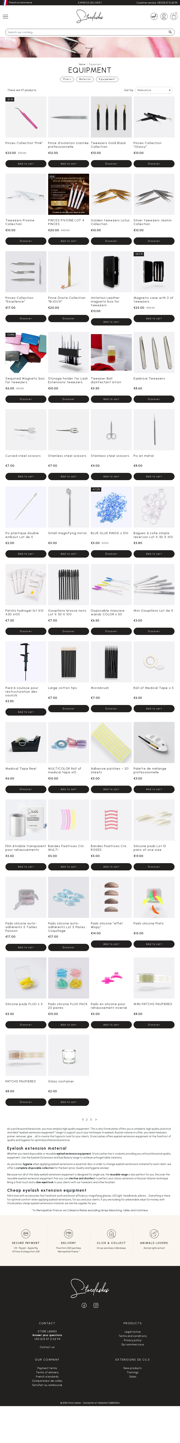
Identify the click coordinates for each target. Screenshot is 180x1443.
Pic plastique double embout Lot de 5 (22, 535)
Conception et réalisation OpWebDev (101, 1403)
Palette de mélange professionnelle (150, 770)
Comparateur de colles (47, 1380)
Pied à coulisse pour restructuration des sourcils (21, 691)
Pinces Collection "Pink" (24, 143)
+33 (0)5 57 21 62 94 (167, 2)
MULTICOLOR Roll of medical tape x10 (65, 770)
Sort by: (129, 90)
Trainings (133, 1372)
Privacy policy (133, 1340)
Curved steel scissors (23, 456)
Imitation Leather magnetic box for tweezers (105, 301)
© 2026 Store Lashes (70, 1403)
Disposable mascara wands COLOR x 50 (108, 612)
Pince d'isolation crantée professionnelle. (68, 144)
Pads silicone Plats (149, 923)
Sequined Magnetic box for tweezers (25, 380)
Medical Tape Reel (20, 768)
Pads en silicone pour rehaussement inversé (109, 1005)
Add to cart (26, 163)
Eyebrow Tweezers (149, 378)
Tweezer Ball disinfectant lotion (106, 380)
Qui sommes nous (132, 1344)
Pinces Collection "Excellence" (19, 299)
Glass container (61, 1081)
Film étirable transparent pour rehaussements (25, 848)
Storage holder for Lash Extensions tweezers (68, 380)
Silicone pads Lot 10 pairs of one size (150, 848)
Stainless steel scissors (67, 456)
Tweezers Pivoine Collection (20, 222)
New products (133, 1368)
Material (85, 79)
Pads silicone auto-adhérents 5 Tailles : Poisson (22, 927)
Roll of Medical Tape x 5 (154, 688)
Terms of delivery (47, 1372)
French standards (47, 1376)
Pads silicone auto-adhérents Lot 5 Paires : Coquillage (67, 927)
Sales (132, 1376)
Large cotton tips (62, 688)
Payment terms (47, 1368)
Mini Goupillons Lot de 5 (153, 610)
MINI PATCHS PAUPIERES (153, 1004)
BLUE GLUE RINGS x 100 (109, 533)
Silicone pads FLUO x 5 (24, 1004)
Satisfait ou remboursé (47, 1385)
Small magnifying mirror (67, 533)
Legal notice (133, 1331)
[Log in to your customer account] (164, 16)
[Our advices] (154, 16)
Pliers (67, 79)
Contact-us (47, 1347)
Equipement (107, 79)
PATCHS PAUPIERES (20, 1081)
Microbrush (100, 688)
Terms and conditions (133, 1336)
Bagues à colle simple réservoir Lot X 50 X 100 (153, 535)
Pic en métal (144, 456)
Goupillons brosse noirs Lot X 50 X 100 (67, 612)
